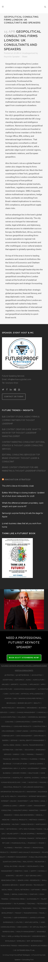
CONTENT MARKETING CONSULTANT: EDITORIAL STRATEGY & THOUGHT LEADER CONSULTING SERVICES (23, 445)
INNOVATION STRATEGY (18, 479)
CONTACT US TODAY (13, 397)
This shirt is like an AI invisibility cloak (18, 486)
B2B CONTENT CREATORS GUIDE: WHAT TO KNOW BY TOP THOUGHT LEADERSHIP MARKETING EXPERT (21, 432)
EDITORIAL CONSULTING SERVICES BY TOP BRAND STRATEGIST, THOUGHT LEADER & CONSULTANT (21, 458)
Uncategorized (28, 53)
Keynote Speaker (12, 57)
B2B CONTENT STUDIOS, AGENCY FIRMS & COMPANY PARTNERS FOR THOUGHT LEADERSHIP (20, 420)
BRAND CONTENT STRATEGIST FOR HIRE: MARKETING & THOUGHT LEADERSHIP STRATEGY (24, 469)
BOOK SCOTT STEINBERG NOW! (24, 658)
